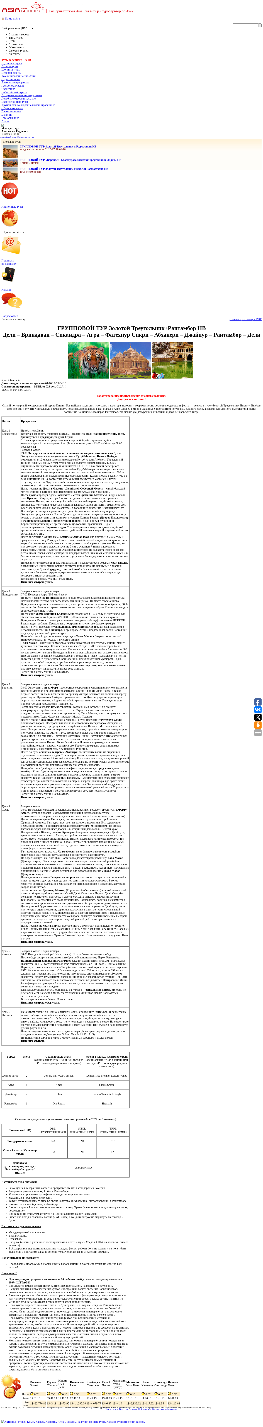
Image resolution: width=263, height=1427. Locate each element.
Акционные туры (12, 206)
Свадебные (8, 88)
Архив (5, 121)
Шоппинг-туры (10, 69)
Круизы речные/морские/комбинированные (28, 104)
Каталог (6, 289)
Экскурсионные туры (14, 101)
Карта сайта (12, 18)
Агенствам (131, 1409)
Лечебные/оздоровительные (18, 98)
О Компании (144, 1409)
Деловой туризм (11, 72)
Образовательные (12, 108)
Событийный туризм (14, 92)
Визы (122, 1409)
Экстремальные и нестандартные (21, 95)
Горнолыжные (10, 117)
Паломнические (11, 111)
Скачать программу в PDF (246, 319)
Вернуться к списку (13, 319)
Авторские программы (15, 82)
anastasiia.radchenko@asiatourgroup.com (17, 137)
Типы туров (112, 1409)
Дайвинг (6, 114)
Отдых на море (10, 79)
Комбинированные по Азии (18, 75)
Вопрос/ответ (9, 316)
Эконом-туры (9, 66)
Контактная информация (164, 1409)
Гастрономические (12, 85)
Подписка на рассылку (8, 262)
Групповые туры (11, 63)
